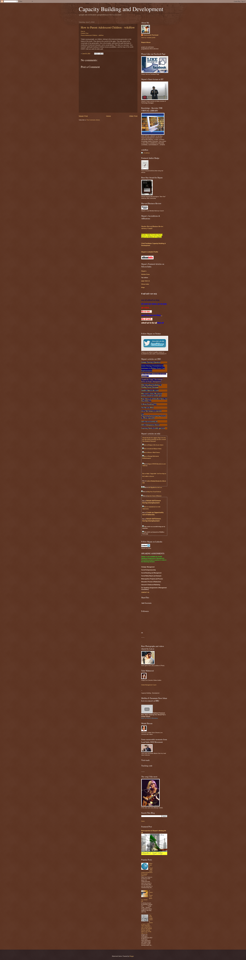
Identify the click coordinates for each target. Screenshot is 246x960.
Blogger (132, 956)
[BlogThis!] (97, 54)
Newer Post (83, 116)
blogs (143, 287)
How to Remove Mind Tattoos (152, 452)
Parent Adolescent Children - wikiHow (92, 35)
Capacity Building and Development (121, 9)
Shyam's (143, 271)
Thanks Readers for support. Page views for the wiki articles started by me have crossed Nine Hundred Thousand (154, 439)
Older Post (133, 116)
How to (83, 31)
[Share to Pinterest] (102, 54)
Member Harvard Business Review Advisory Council (152, 227)
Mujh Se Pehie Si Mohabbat (149, 718)
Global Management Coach (148, 685)
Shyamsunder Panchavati (150, 35)
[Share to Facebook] (101, 54)
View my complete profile (148, 37)
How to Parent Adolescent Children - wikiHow (108, 27)
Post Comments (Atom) (93, 120)
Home (108, 116)
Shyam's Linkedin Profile (149, 252)
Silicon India (145, 284)
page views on (145, 281)
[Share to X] (99, 54)
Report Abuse (145, 42)
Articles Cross (145, 274)
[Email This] (95, 54)
